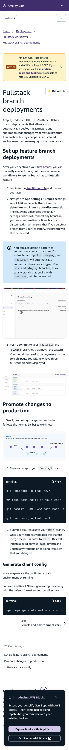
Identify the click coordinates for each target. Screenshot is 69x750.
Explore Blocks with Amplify (32, 729)
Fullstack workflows (15, 37)
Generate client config (25, 564)
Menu (11, 18)
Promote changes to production (27, 407)
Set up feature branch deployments (29, 154)
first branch (44, 167)
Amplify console (36, 188)
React (6, 31)
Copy (59, 482)
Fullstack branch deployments (21, 42)
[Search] (61, 18)
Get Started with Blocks (32, 738)
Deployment (23, 31)
